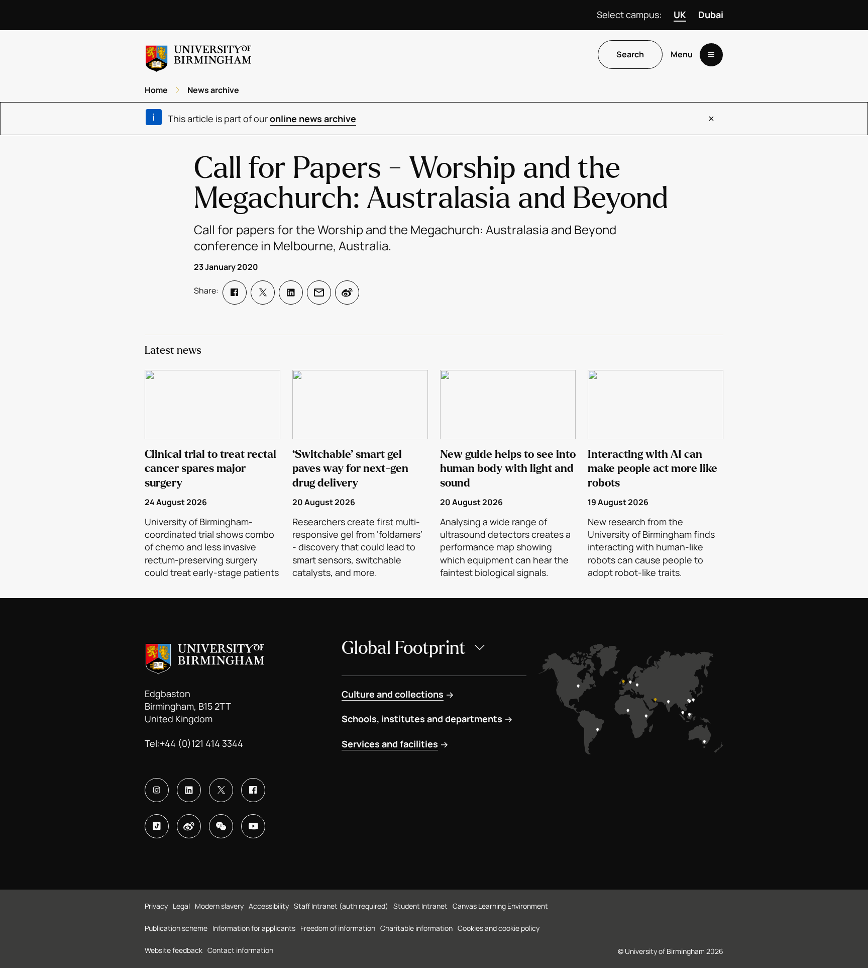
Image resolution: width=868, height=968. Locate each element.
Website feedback (173, 950)
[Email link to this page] (319, 292)
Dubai (710, 15)
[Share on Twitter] (263, 292)
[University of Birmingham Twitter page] (221, 790)
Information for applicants (253, 928)
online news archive (313, 119)
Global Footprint (404, 648)
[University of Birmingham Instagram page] (157, 790)
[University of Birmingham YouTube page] (253, 826)
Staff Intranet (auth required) (341, 906)
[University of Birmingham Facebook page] (253, 790)
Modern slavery (219, 906)
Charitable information (416, 928)
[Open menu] (711, 55)
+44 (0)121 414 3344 (201, 743)
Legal (181, 906)
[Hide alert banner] (711, 119)
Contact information (240, 950)
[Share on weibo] (347, 292)
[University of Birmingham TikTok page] (157, 826)
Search (630, 54)
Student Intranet (420, 906)
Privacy (156, 906)
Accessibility (269, 906)
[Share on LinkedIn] (291, 292)
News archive (213, 89)
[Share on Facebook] (235, 292)
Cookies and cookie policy (498, 928)
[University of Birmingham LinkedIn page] (189, 790)
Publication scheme (176, 928)
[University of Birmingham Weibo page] (189, 826)
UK (680, 15)
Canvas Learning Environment (500, 906)
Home (156, 89)
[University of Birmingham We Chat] (221, 826)
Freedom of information (337, 928)
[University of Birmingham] (198, 54)
